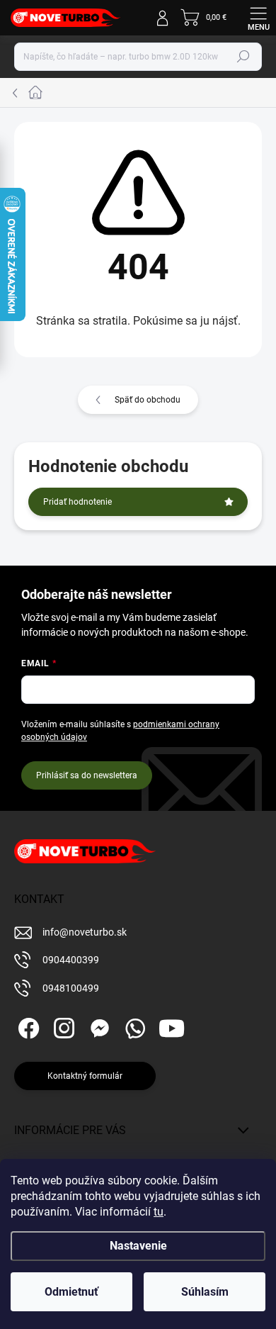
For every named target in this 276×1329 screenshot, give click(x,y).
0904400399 (70, 959)
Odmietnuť (71, 1292)
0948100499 (70, 988)
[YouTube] (172, 1026)
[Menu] (258, 17)
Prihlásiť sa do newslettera (86, 775)
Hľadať (243, 57)
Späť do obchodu (147, 400)
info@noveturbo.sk (84, 932)
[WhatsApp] (132, 1026)
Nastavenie (138, 1245)
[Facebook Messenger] (97, 1026)
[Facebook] (26, 1026)
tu (158, 1211)
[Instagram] (62, 1026)
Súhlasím (205, 1292)
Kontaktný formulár (84, 1076)
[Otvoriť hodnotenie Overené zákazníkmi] (12, 254)
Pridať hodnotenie (77, 502)
